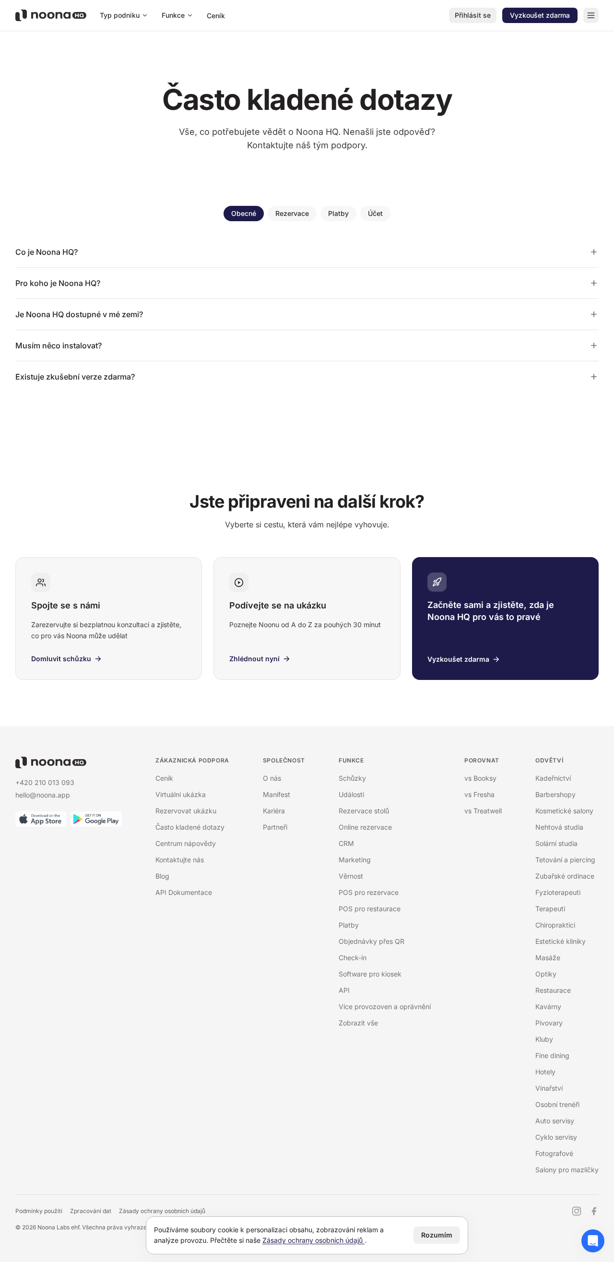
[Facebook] (594, 1211)
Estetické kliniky (560, 941)
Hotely (545, 1072)
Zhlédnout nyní (254, 659)
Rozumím (436, 1235)
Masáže (547, 957)
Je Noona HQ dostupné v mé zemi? (79, 314)
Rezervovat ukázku (185, 811)
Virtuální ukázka (180, 794)
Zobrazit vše (358, 1023)
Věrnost (351, 876)
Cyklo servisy (556, 1137)
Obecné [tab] (243, 213)
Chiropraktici (555, 925)
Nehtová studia (559, 827)
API (344, 990)
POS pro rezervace (369, 892)
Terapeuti (550, 909)
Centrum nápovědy (185, 843)
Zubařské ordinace (564, 876)
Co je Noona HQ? (46, 252)
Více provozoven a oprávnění (385, 1006)
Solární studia (556, 843)
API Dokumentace (183, 892)
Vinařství (549, 1088)
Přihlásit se (473, 15)
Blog (162, 876)
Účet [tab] (375, 213)
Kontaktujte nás (179, 860)
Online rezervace (365, 827)
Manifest (276, 794)
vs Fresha (479, 794)
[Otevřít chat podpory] (592, 1240)
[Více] (591, 15)
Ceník (216, 16)
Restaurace (553, 990)
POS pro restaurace (370, 909)
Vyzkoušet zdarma (540, 15)
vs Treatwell (483, 811)
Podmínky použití (38, 1210)
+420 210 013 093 (44, 782)
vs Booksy (480, 778)
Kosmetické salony (564, 811)
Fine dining (552, 1055)
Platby (349, 925)
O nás (272, 778)
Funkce (173, 15)
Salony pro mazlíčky (567, 1170)
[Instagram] (576, 1211)
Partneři (275, 827)
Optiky (545, 974)
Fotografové (554, 1153)
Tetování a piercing (565, 860)
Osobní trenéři (557, 1104)
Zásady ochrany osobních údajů (162, 1210)
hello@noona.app (42, 795)
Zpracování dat (90, 1210)
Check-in (352, 957)
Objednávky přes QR (371, 941)
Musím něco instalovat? (58, 345)
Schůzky (352, 778)
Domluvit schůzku (61, 659)
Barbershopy (555, 794)
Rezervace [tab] (292, 213)
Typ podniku (120, 15)
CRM (346, 843)
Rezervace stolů (364, 811)
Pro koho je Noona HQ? (57, 283)
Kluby (544, 1039)
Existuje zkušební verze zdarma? (75, 376)
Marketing (355, 860)
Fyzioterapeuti (557, 892)
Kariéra (274, 811)
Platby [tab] (338, 213)
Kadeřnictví (553, 778)
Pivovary (549, 1023)
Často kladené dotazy (189, 827)
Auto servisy (554, 1121)
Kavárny (548, 1006)
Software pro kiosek (370, 974)
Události (351, 794)
